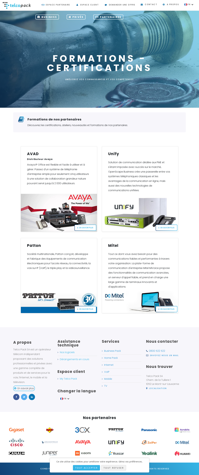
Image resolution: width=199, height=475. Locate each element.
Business (49, 17)
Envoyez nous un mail (164, 355)
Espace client (89, 4)
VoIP (106, 372)
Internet (108, 365)
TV (105, 386)
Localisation (157, 388)
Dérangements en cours (74, 359)
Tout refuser (114, 467)
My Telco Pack (68, 378)
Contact (151, 4)
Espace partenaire (58, 4)
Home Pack (111, 358)
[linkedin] (32, 397)
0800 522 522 (157, 351)
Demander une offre (122, 4)
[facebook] (16, 397)
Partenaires (110, 17)
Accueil (81, 102)
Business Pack (112, 351)
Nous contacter (162, 341)
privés (78, 17)
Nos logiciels (67, 352)
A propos (173, 4)
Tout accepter (86, 467)
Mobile (108, 379)
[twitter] (24, 397)
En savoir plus (26, 388)
